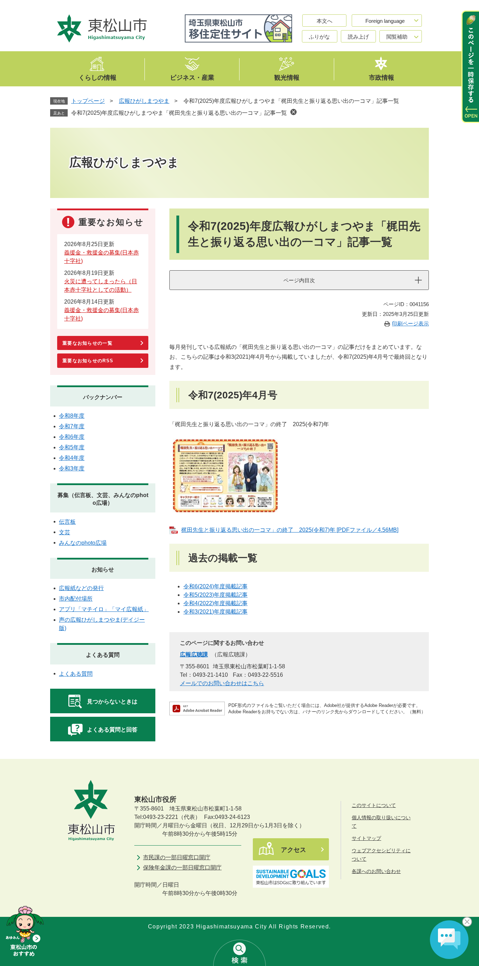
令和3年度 (72, 468)
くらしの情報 (97, 77)
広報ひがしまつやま (144, 101)
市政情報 (381, 77)
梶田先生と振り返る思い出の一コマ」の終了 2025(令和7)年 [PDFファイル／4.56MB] (289, 530)
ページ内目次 (299, 280)
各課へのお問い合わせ (376, 871)
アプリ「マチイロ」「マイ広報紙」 (104, 609)
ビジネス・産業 (192, 77)
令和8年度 (72, 416)
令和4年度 (72, 458)
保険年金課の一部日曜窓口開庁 (182, 868)
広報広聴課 (194, 654)
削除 (293, 112)
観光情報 (286, 77)
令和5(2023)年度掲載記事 (215, 595)
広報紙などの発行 (81, 588)
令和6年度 (72, 437)
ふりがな (319, 37)
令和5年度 (72, 447)
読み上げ (358, 37)
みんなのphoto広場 (83, 543)
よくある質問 (103, 655)
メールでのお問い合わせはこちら (222, 683)
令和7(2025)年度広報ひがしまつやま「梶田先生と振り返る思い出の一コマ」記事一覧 (179, 113)
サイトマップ (366, 838)
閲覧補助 (396, 37)
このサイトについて (374, 805)
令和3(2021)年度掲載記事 (215, 612)
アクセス (293, 849)
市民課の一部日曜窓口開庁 (176, 857)
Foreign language (385, 21)
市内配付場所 (76, 599)
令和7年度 (72, 426)
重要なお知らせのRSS (87, 360)
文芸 (64, 532)
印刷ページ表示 (410, 323)
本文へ (324, 21)
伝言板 (67, 522)
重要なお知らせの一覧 (87, 343)
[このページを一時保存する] (470, 67)
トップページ (88, 101)
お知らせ (103, 570)
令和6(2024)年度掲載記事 (215, 586)
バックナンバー (102, 397)
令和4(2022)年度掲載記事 (215, 603)
